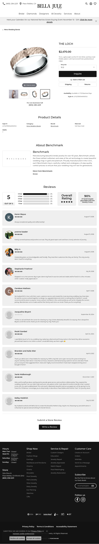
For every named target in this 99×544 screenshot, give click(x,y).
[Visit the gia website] (30, 514)
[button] (86, 3)
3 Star (20, 199)
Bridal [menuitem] (29, 453)
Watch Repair (56, 466)
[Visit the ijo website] (38, 514)
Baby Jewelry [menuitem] (32, 486)
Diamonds (32, 14)
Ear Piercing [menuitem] (31, 490)
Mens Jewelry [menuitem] (32, 480)
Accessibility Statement (66, 527)
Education (55, 456)
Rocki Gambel (21, 332)
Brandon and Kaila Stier (25, 351)
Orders (77, 456)
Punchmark (54, 538)
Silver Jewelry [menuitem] (32, 483)
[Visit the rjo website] (62, 514)
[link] (10, 3)
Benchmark (54, 126)
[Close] (96, 21)
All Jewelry (56, 14)
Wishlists (78, 459)
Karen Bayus (20, 214)
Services (68, 14)
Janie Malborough (23, 374)
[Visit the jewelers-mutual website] (47, 514)
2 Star (20, 201)
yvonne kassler (21, 232)
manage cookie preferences (23, 534)
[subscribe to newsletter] (92, 486)
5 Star (20, 194)
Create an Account (82, 453)
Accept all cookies (34, 538)
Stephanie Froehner (23, 269)
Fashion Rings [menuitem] (32, 456)
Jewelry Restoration (58, 473)
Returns (87, 84)
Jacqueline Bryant (23, 312)
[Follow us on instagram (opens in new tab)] (83, 499)
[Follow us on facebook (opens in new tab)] (77, 499)
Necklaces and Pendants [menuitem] (36, 463)
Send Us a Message (82, 463)
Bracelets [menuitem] (30, 473)
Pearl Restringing (57, 469)
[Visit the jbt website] (69, 514)
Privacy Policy (28, 527)
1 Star (20, 203)
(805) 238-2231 (35, 105)
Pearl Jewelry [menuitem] (32, 476)
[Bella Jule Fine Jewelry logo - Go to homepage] (49, 6)
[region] (29, 61)
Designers (44, 14)
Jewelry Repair (56, 459)
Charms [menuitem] (30, 466)
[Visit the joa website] (56, 514)
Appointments (80, 466)
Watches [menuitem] (30, 493)
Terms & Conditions (45, 527)
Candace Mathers (22, 288)
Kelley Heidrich (21, 398)
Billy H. (18, 249)
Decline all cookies (17, 538)
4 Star (20, 196)
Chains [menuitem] (29, 469)
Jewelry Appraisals (58, 463)
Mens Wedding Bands (12, 29)
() (51, 194)
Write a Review (49, 427)
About (77, 14)
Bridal (21, 14)
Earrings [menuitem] (30, 459)
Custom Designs (57, 453)
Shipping (68, 84)
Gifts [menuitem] (28, 497)
